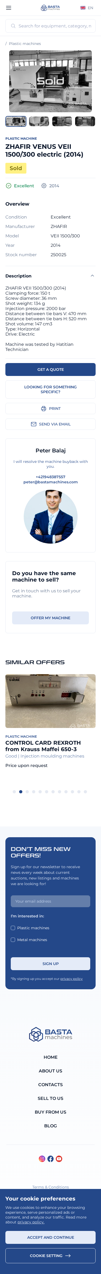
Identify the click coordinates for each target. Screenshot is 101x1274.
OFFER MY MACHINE (50, 617)
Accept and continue (50, 1237)
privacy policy (71, 979)
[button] (15, 121)
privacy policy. (31, 1222)
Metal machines (32, 939)
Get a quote (50, 369)
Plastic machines (25, 43)
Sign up (51, 963)
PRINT (55, 408)
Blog (50, 1125)
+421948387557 (50, 476)
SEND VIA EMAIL (55, 424)
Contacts (50, 1084)
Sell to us (50, 1098)
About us (50, 1071)
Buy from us (50, 1112)
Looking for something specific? (50, 389)
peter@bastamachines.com (50, 482)
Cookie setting (46, 1255)
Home (51, 1057)
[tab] (14, 791)
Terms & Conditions (50, 1187)
